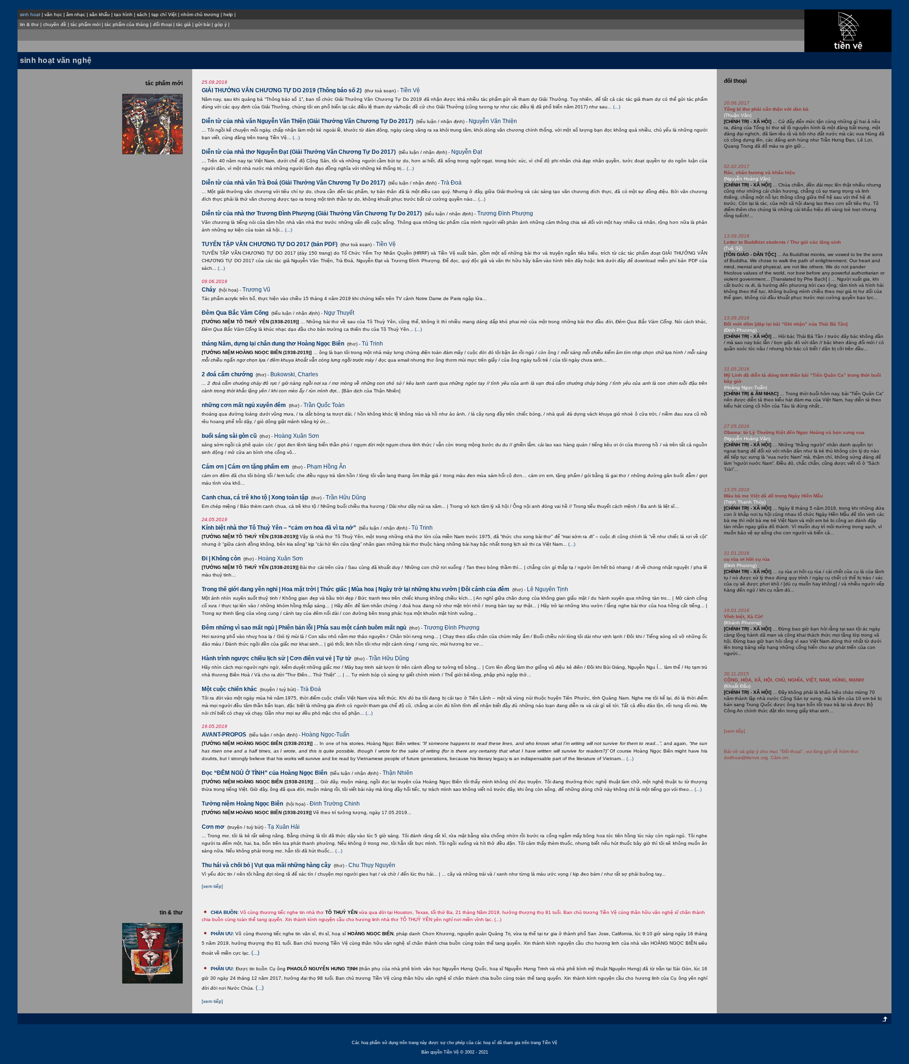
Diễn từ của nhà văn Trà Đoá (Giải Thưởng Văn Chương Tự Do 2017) (293, 182)
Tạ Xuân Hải (283, 827)
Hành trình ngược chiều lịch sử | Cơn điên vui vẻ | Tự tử (276, 658)
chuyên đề (54, 24)
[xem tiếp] (212, 886)
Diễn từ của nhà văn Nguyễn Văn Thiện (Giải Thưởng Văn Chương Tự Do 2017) (307, 121)
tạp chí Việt (164, 14)
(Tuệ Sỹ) (733, 248)
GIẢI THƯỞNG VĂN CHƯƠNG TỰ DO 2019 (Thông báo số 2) (282, 90)
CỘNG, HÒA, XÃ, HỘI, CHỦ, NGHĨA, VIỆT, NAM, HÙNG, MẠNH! (794, 680)
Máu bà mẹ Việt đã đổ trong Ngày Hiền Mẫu (773, 495)
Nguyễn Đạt (466, 152)
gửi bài (202, 24)
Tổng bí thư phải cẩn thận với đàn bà (766, 109)
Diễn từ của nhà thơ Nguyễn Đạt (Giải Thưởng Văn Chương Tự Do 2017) (299, 152)
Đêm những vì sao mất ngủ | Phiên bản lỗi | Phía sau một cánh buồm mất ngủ (304, 627)
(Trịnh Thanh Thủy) (745, 502)
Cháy (209, 289)
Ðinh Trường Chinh (335, 803)
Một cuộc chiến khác (229, 689)
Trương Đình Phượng (505, 213)
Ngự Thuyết (339, 313)
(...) (616, 106)
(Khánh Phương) (742, 622)
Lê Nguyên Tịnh (547, 589)
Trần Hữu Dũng (346, 497)
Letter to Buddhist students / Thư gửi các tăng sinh (782, 242)
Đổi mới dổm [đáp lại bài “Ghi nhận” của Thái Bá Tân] (785, 324)
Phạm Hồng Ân (326, 466)
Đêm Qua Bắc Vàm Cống (235, 313)
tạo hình (123, 14)
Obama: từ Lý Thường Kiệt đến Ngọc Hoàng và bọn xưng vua (794, 432)
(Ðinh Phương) (740, 330)
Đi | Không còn (221, 558)
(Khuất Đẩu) (737, 686)
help (228, 14)
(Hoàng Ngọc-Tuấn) (745, 387)
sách (142, 14)
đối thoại (162, 24)
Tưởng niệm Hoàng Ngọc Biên (242, 803)
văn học (53, 14)
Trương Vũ (256, 289)
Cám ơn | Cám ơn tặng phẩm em (245, 466)
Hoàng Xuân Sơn (296, 436)
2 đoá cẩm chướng (227, 374)
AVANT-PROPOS (224, 734)
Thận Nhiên (398, 773)
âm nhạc (75, 14)
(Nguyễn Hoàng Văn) (747, 178)
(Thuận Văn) (737, 115)
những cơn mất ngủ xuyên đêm (244, 405)
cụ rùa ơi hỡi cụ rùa (747, 559)
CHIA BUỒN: (225, 912)
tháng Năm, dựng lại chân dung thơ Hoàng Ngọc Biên (273, 343)
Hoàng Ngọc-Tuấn (325, 734)
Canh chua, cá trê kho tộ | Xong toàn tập (255, 497)
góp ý (220, 24)
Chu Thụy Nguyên (371, 865)
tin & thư (29, 24)
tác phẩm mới (85, 24)
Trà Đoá (451, 182)
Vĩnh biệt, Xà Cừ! (743, 616)
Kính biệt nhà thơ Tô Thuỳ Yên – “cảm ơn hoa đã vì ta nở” (279, 527)
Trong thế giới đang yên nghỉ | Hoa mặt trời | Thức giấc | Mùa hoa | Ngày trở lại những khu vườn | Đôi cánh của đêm (355, 589)
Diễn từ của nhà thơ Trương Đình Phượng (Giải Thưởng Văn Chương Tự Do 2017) (312, 213)
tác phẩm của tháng (127, 24)
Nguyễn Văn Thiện (493, 121)
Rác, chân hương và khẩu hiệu (759, 172)
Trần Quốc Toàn (324, 405)
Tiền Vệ (410, 90)
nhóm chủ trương (200, 14)
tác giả (183, 24)
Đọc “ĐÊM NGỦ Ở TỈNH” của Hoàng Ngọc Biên (264, 773)
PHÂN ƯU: (222, 933)
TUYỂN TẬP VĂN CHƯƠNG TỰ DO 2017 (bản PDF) (270, 244)
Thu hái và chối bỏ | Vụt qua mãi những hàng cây (266, 865)
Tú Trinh (372, 343)
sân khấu (99, 14)
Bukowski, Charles (294, 374)
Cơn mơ (213, 827)
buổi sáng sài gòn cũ (229, 436)
